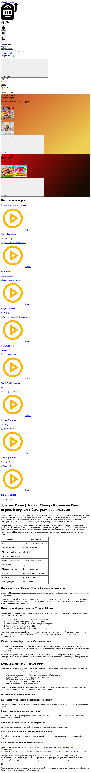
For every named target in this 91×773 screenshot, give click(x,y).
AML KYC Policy (45, 752)
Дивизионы (26, 51)
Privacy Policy (32, 752)
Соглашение (14, 752)
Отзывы (23, 752)
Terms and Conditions (60, 752)
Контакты (5, 752)
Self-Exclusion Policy (77, 752)
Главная (4, 51)
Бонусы (18, 51)
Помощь (11, 51)
